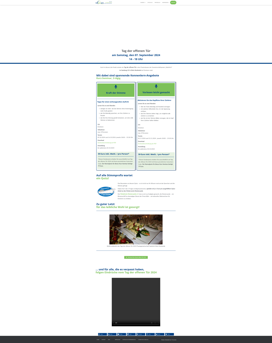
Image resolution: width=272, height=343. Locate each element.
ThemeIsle (174, 339)
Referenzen (165, 2)
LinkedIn (112, 339)
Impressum (117, 339)
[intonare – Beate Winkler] (104, 2)
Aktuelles (150, 2)
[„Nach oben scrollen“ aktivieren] (269, 340)
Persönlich (157, 2)
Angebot (142, 2)
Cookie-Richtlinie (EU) (143, 339)
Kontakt (173, 2)
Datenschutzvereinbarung (129, 339)
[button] (168, 2)
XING (109, 339)
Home (98, 339)
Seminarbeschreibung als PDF (107, 142)
